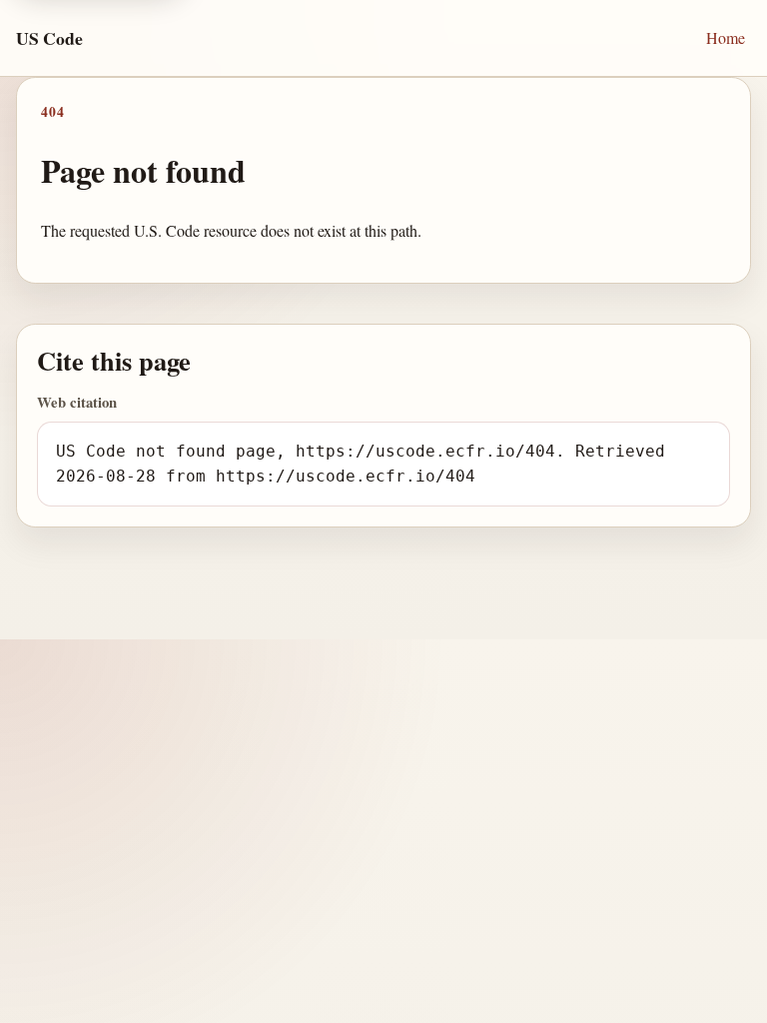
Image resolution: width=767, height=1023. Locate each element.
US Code (49, 38)
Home (725, 37)
